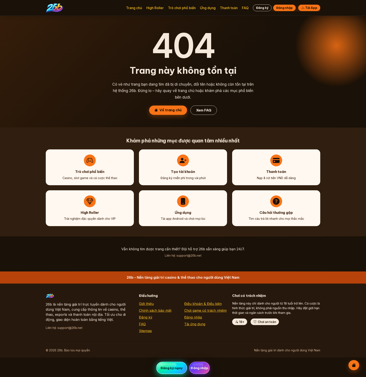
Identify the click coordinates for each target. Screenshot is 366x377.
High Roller (155, 8)
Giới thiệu (146, 304)
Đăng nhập (284, 8)
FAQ (245, 8)
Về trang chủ (170, 110)
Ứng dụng (208, 8)
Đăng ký (262, 8)
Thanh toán (229, 8)
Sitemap (145, 331)
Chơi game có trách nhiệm (205, 310)
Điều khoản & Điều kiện (203, 304)
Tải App (311, 8)
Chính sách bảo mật (155, 310)
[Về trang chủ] (353, 365)
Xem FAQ (203, 110)
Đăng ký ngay (172, 368)
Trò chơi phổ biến (182, 8)
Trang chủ (134, 8)
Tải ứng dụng (194, 324)
